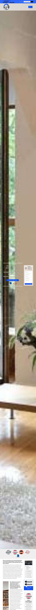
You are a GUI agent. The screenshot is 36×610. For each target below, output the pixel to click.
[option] (18, 305)
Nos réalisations (13, 280)
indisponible (6, 1)
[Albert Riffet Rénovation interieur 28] (6, 7)
